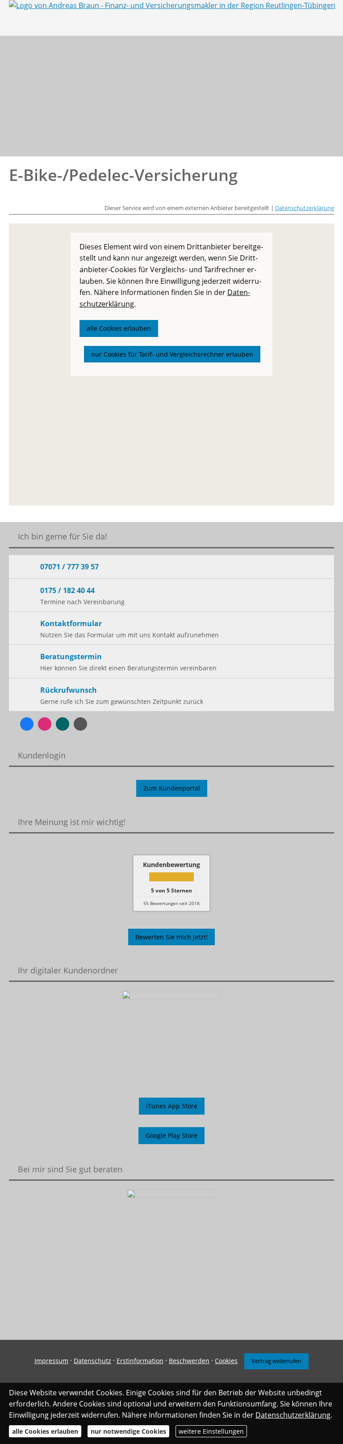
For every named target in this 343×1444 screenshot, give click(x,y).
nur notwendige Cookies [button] (128, 1431)
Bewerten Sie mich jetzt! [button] (171, 937)
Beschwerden (189, 1360)
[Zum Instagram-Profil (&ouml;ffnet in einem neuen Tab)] (44, 724)
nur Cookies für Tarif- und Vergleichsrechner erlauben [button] (172, 354)
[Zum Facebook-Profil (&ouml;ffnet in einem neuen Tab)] (26, 724)
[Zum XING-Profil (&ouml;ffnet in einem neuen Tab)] (62, 724)
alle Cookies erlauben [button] (119, 328)
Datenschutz (92, 1360)
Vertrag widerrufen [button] (276, 1361)
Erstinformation (140, 1360)
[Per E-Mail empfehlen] (80, 724)
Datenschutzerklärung (304, 208)
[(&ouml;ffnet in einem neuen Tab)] (171, 1252)
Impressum (51, 1360)
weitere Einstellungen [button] (211, 1431)
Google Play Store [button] (171, 1135)
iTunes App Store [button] (171, 1106)
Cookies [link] (226, 1360)
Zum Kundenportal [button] (171, 788)
